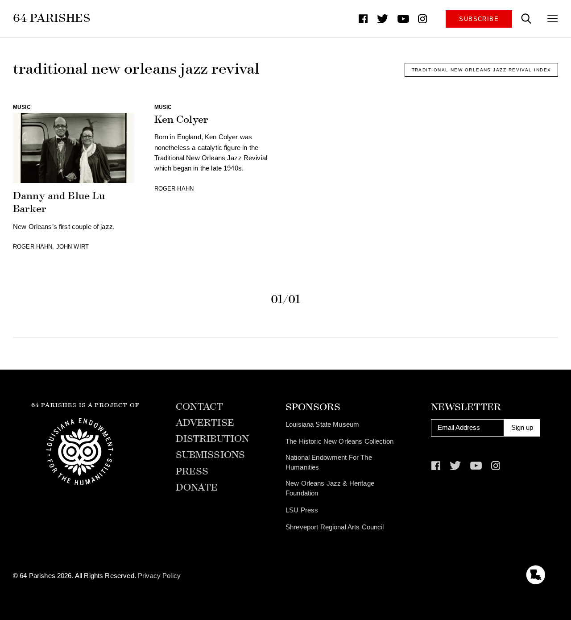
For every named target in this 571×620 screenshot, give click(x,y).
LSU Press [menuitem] (302, 510)
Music (22, 107)
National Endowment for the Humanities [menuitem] (329, 462)
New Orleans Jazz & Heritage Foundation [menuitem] (330, 488)
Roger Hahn (32, 246)
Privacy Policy (159, 575)
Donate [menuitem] (197, 488)
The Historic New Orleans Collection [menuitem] (339, 441)
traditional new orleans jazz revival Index (481, 69)
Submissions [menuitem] (210, 455)
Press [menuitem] (192, 472)
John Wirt (72, 246)
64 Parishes (52, 18)
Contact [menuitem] (199, 407)
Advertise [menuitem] (205, 423)
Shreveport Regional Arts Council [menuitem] (335, 527)
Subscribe (479, 19)
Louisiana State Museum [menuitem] (322, 424)
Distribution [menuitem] (212, 439)
